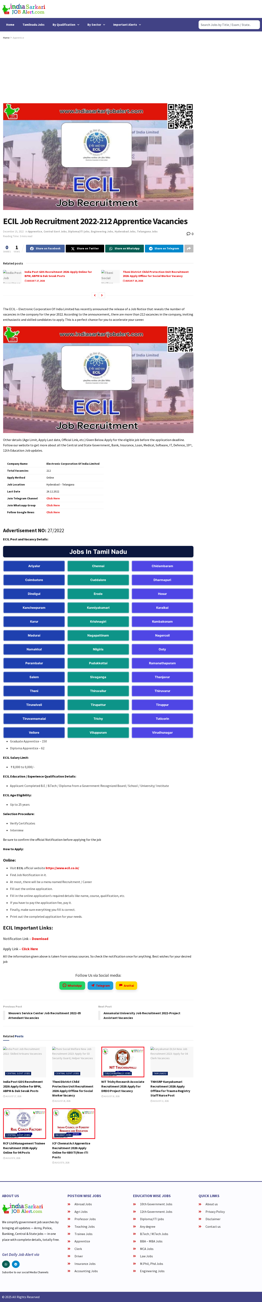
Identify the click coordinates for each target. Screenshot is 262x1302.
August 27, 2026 (36, 280)
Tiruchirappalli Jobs (118, 1073)
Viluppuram (98, 732)
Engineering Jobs (102, 231)
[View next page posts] (102, 295)
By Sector (94, 25)
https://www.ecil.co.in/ (62, 868)
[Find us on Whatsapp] (6, 1264)
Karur (34, 621)
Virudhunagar (162, 732)
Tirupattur (98, 705)
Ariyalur (34, 566)
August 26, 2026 (134, 280)
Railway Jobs (63, 1135)
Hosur (162, 594)
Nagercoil (162, 635)
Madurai (34, 635)
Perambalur (34, 663)
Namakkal (34, 649)
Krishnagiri (98, 621)
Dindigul (34, 594)
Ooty (162, 649)
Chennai (98, 566)
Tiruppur (162, 705)
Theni (34, 691)
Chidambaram (162, 566)
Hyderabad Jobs (125, 231)
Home (10, 25)
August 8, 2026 (12, 1158)
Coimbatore (34, 580)
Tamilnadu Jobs (33, 25)
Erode (98, 594)
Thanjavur (162, 677)
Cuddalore (98, 580)
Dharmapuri (162, 580)
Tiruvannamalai (34, 719)
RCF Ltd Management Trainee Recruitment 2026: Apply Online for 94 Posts (24, 1147)
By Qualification (64, 25)
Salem (34, 677)
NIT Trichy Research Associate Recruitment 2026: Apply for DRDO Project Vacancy (122, 1086)
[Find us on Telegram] (16, 1264)
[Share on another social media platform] (188, 248)
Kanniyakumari (98, 608)
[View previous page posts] (95, 295)
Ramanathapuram (162, 663)
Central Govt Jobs (55, 231)
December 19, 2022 (13, 231)
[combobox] (229, 24)
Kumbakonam (162, 621)
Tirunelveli (34, 705)
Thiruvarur (162, 691)
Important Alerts (125, 25)
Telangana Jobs (147, 231)
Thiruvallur (98, 691)
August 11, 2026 (161, 1101)
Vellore (34, 732)
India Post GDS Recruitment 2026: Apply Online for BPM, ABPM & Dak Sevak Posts (58, 274)
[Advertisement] (98, 70)
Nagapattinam (98, 635)
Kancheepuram (34, 608)
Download (40, 939)
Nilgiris (98, 649)
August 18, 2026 (112, 1096)
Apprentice (18, 37)
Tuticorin (162, 719)
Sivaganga (98, 677)
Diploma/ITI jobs (78, 231)
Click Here (30, 949)
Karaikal (162, 608)
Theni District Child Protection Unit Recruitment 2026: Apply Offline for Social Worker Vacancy (156, 274)
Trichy (98, 719)
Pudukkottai (98, 663)
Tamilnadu (160, 1073)
